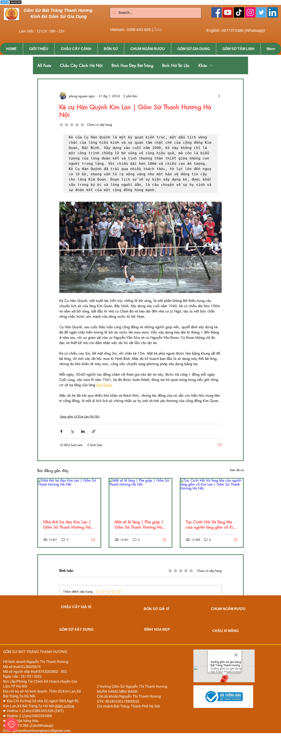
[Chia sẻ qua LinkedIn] (83, 431)
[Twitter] (261, 12)
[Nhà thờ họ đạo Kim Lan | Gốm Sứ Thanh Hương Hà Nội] (69, 496)
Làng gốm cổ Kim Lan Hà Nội (80, 416)
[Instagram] (250, 12)
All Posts (44, 65)
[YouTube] (228, 12)
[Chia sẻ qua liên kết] (94, 431)
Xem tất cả (237, 470)
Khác (202, 65)
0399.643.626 (43, 711)
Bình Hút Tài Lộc (176, 65)
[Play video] (140, 247)
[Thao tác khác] (219, 96)
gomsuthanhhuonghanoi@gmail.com (41, 730)
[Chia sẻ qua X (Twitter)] (72, 431)
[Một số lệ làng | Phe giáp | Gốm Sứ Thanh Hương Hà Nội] (140, 496)
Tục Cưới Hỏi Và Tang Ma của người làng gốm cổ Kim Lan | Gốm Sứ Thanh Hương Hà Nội (212, 524)
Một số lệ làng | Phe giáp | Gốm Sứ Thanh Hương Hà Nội (139, 524)
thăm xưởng (64, 706)
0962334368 (42, 716)
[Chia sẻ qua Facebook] (61, 431)
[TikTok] (239, 12)
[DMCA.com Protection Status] (11, 3)
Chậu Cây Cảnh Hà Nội (81, 65)
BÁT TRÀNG (28, 652)
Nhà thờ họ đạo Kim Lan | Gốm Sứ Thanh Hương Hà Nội (67, 524)
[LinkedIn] (272, 12)
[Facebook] (216, 12)
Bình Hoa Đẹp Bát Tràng (132, 65)
